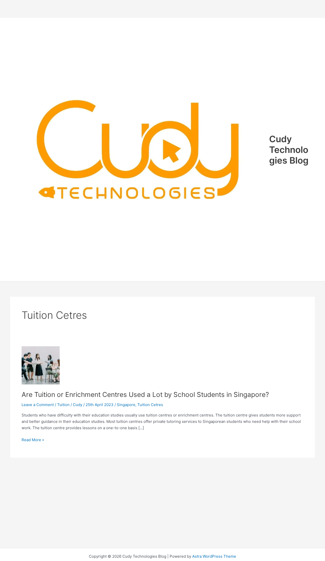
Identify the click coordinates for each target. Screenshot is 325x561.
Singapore (126, 404)
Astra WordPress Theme (214, 556)
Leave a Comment (38, 404)
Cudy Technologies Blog (288, 150)
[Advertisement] (162, 9)
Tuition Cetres (150, 404)
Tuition (63, 404)
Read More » (33, 440)
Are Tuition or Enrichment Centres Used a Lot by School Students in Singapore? (145, 394)
